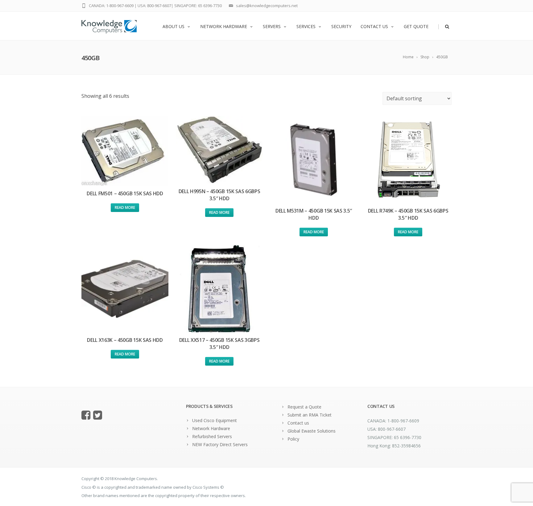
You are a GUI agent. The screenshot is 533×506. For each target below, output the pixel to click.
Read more (125, 207)
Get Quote (416, 26)
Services (306, 26)
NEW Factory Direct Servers (220, 444)
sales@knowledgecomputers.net (267, 5)
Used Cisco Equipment (214, 420)
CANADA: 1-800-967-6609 (111, 5)
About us (173, 26)
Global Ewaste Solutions (311, 431)
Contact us (374, 26)
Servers (272, 26)
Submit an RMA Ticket (309, 415)
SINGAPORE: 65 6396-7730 (198, 5)
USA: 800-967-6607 (154, 5)
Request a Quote (304, 407)
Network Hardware (223, 26)
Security (341, 26)
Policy (293, 439)
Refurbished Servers (212, 436)
